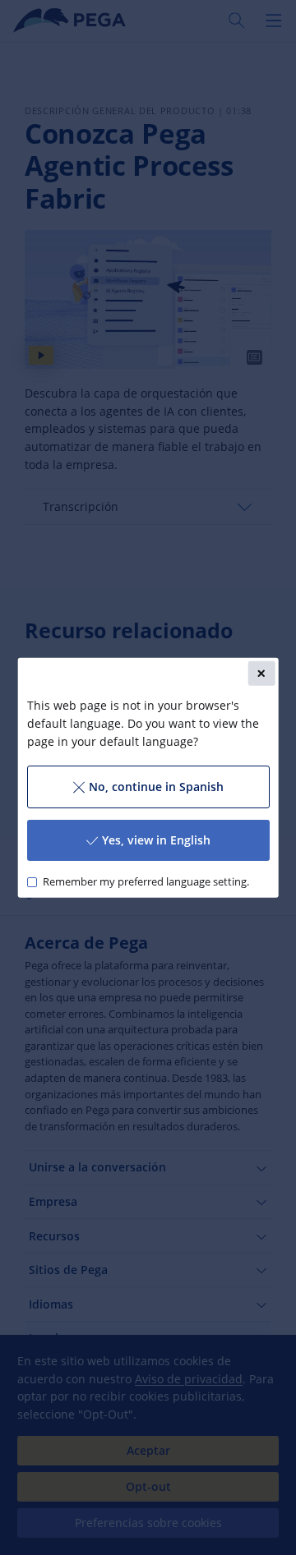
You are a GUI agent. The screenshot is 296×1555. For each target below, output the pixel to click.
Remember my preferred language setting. (145, 882)
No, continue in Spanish (156, 786)
